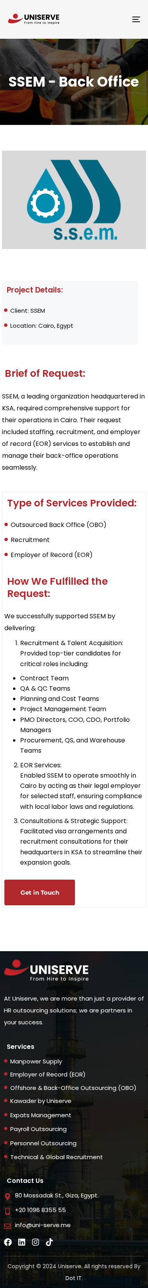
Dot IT (74, 1278)
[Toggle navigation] (118, 19)
